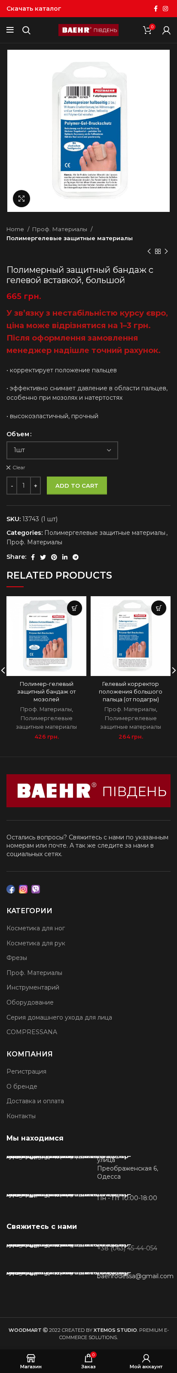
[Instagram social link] (165, 8)
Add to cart (76, 485)
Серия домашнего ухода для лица (59, 1017)
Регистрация (26, 1071)
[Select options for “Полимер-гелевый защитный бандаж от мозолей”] (74, 608)
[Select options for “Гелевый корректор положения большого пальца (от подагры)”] (158, 608)
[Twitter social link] (43, 557)
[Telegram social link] (75, 557)
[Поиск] (26, 30)
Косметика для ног (35, 928)
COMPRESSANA (31, 1032)
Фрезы (16, 958)
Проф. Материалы (60, 229)
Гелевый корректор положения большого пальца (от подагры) (130, 691)
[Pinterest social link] (54, 557)
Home (15, 229)
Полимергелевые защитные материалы (69, 238)
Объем (17, 434)
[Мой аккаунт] (166, 30)
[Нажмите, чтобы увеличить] (21, 198)
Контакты (21, 1116)
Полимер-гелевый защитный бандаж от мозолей (46, 691)
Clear (18, 467)
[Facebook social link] (155, 8)
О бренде (21, 1086)
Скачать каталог (33, 8)
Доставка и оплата (35, 1101)
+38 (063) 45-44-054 (127, 1248)
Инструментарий (32, 987)
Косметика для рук (35, 943)
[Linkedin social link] (65, 557)
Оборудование (30, 1002)
